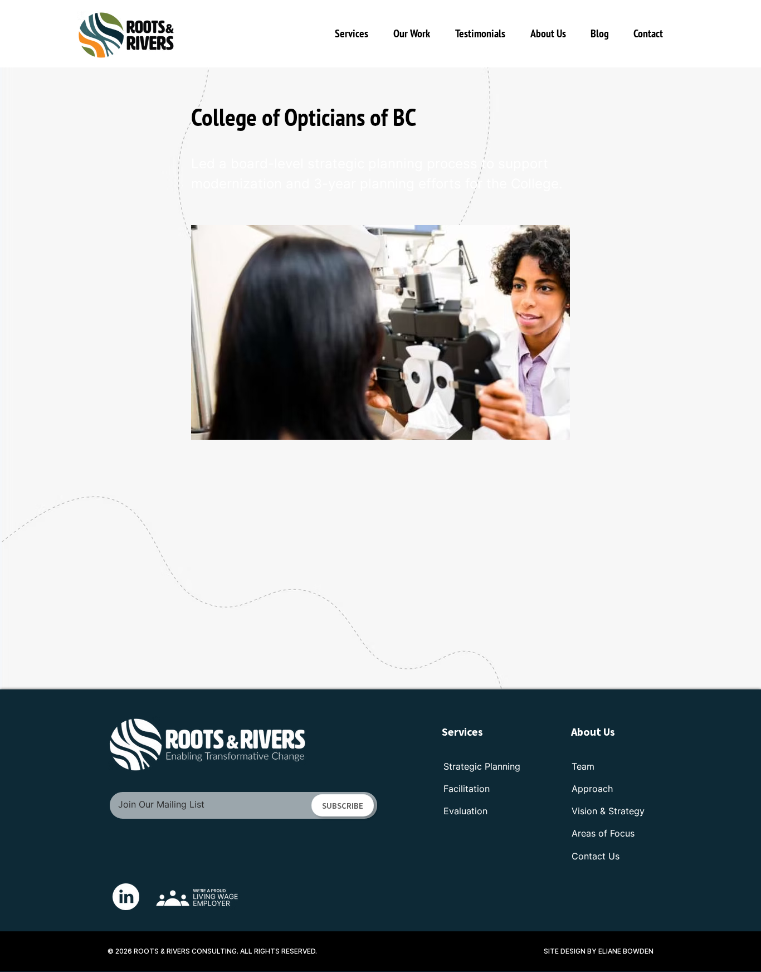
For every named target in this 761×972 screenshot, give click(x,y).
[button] (416, 33)
